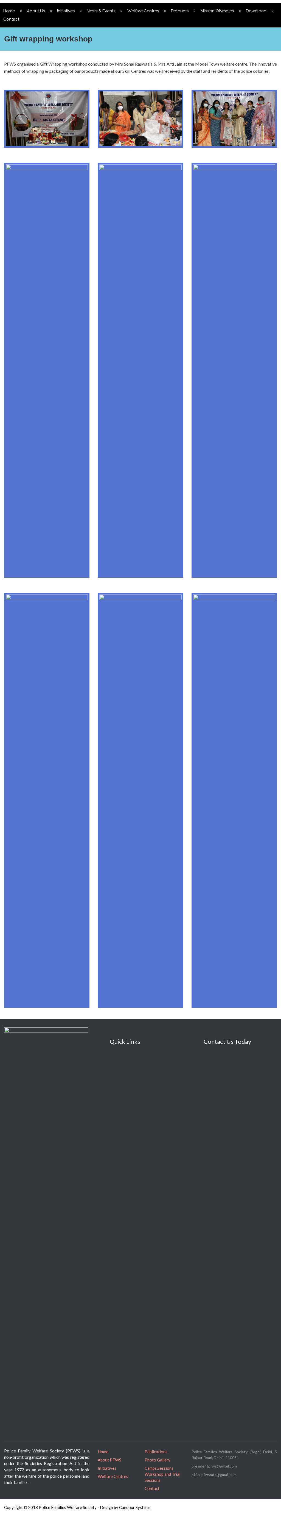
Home (103, 1451)
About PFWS (109, 1459)
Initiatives (66, 11)
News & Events (101, 11)
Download (256, 11)
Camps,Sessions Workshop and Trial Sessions (162, 1474)
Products (180, 11)
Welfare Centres (143, 11)
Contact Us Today (227, 1041)
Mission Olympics (217, 11)
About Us (36, 11)
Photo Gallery (157, 1459)
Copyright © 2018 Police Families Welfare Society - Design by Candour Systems (77, 1507)
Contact (152, 1488)
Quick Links (125, 1041)
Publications (156, 1451)
